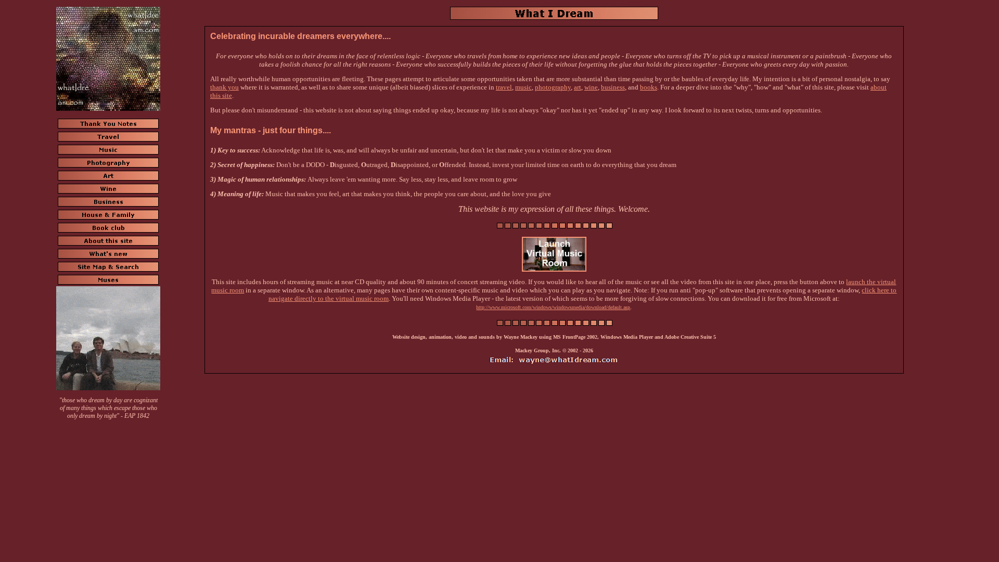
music (523, 87)
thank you (224, 87)
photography (553, 87)
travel (504, 87)
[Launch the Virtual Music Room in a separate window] (554, 269)
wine (591, 87)
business (613, 87)
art (577, 87)
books (648, 87)
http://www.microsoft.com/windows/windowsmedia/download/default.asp (553, 307)
